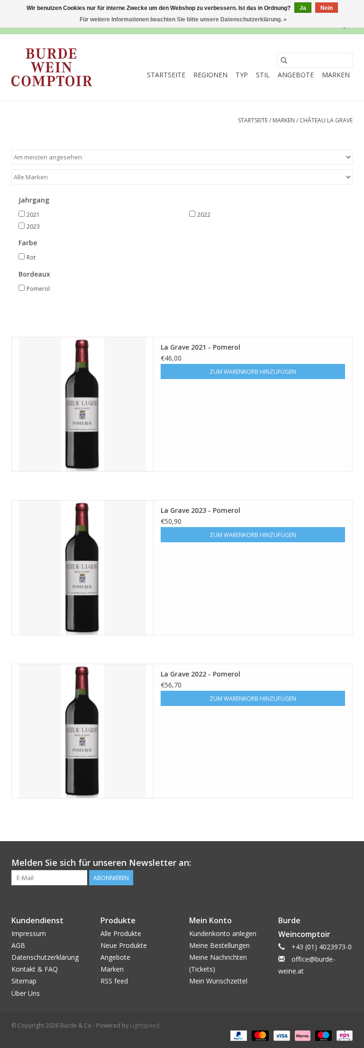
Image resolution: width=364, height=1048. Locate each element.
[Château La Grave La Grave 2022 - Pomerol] (82, 731)
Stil (263, 74)
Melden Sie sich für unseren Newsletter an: (101, 863)
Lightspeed (145, 1025)
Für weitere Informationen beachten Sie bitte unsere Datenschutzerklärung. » (183, 19)
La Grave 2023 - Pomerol (200, 510)
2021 (33, 215)
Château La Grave (326, 120)
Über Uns (25, 993)
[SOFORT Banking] (301, 1035)
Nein (326, 8)
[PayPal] (237, 1035)
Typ (242, 74)
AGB (18, 945)
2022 (203, 215)
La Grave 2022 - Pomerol (200, 673)
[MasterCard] (259, 1035)
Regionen (210, 74)
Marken (336, 74)
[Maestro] (322, 1035)
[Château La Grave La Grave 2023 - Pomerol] (82, 567)
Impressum (28, 933)
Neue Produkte (123, 945)
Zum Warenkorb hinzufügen (252, 372)
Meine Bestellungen (219, 945)
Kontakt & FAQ (34, 969)
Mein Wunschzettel (218, 980)
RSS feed (114, 980)
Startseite (166, 74)
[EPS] (343, 1035)
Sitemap (23, 980)
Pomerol (38, 289)
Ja (303, 8)
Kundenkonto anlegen (222, 933)
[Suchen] (284, 60)
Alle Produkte (120, 933)
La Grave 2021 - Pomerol (200, 347)
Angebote (296, 74)
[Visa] (280, 1035)
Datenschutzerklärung (45, 957)
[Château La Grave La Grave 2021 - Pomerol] (82, 404)
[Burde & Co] (51, 67)
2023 (33, 227)
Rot (31, 257)
